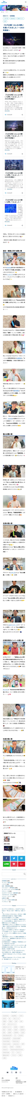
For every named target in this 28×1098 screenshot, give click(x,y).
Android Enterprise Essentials (17, 1049)
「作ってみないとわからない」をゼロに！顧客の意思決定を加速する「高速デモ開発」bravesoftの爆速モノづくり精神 (14, 915)
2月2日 (21, 1015)
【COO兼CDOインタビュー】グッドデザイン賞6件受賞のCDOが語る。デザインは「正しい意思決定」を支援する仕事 (14, 947)
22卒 (16, 1021)
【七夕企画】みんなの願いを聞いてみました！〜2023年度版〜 (18, 849)
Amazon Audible (16, 1038)
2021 (4, 1029)
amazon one (16, 1044)
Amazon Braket (6, 1041)
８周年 (20, 1055)
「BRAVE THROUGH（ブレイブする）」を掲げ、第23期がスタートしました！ (13, 958)
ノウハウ (4, 884)
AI (15, 1035)
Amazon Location (6, 1044)
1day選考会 (14, 1015)
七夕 (5, 21)
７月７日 (6, 18)
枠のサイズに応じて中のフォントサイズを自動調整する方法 (20, 977)
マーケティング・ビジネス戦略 (10, 889)
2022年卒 (22, 1029)
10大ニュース (16, 1018)
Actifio (22, 1032)
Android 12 (5, 1049)
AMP (23, 1044)
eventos (9, 267)
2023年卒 (16, 1032)
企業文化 (4, 898)
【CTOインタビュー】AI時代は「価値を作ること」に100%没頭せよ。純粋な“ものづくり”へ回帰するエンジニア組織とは (14, 921)
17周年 (10, 1021)
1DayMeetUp (5, 1015)
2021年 (9, 1029)
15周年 (4, 1021)
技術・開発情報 (6, 886)
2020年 (21, 1027)
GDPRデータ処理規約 (6, 1093)
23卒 (21, 1021)
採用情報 (12, 16)
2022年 (15, 1029)
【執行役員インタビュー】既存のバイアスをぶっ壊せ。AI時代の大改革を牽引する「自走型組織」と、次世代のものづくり (14, 926)
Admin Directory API (7, 1035)
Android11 (18, 1046)
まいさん (5, 689)
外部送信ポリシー (11, 1095)
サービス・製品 (6, 882)
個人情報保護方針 (18, 1091)
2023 (4, 1032)
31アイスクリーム (12, 1024)
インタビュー (5, 901)
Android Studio (6, 1052)
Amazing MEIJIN (6, 1038)
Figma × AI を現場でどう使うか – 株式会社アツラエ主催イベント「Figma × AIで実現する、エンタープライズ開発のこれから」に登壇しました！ (14, 932)
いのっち (12, 572)
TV (12, 1052)
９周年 (4, 1058)
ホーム (2, 12)
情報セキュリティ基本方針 (18, 1093)
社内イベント (20, 18)
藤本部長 (16, 391)
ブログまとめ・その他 (7, 894)
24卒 (4, 1024)
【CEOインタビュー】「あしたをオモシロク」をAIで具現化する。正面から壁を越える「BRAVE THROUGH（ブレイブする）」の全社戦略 (14, 953)
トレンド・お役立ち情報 (8, 900)
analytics (5, 1046)
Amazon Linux (16, 1041)
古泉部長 (18, 358)
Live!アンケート (12, 625)
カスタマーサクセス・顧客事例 (10, 893)
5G (9, 1018)
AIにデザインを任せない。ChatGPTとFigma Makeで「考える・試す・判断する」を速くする (13, 910)
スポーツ (18, 1052)
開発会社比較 (6, 1055)
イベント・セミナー (7, 896)
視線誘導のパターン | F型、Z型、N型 (20, 967)
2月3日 (4, 1018)
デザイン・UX (5, 891)
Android (11, 1046)
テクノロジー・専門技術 (8, 888)
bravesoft (13, 18)
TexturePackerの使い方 (20, 1002)
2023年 (9, 1032)
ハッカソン (10, 274)
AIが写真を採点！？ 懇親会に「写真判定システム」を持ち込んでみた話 (14, 942)
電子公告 (3, 1095)
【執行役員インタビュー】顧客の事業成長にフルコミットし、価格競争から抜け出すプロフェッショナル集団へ (14, 938)
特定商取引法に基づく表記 (7, 1091)
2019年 (15, 1027)
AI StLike (21, 1035)
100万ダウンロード (7, 1027)
